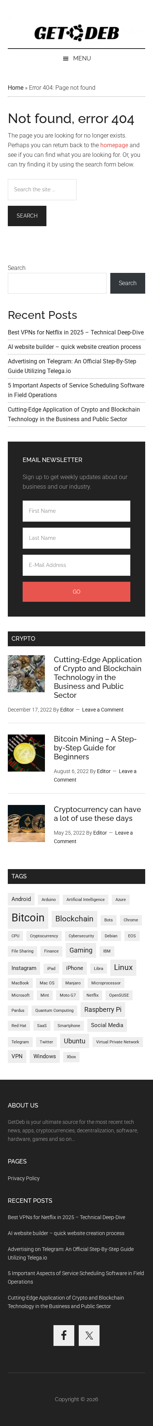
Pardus (18, 1010)
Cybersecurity (81, 936)
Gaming (80, 950)
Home (15, 87)
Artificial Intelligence (85, 899)
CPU (15, 936)
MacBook (20, 983)
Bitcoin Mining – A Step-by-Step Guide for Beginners (95, 748)
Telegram (20, 1042)
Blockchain (74, 918)
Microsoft (21, 995)
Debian (111, 936)
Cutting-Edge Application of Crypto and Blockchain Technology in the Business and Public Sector (98, 677)
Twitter (46, 1042)
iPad (51, 968)
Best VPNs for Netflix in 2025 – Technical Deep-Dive (76, 332)
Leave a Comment (103, 710)
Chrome (131, 920)
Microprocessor (106, 983)
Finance (51, 951)
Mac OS (47, 983)
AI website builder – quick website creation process (74, 346)
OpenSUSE (119, 995)
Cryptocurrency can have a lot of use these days (97, 814)
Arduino (49, 899)
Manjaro (73, 983)
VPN (17, 1056)
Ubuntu (74, 1041)
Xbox (71, 1056)
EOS (132, 936)
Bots (108, 920)
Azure (120, 899)
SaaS (42, 1025)
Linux (123, 967)
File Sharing (22, 951)
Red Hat (19, 1025)
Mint (44, 995)
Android (21, 899)
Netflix (92, 995)
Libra (98, 968)
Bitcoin (28, 917)
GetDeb (77, 31)
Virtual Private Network (117, 1042)
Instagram (24, 968)
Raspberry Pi (102, 1009)
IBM (107, 951)
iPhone (74, 968)
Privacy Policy (24, 1178)
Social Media (107, 1025)
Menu (82, 58)
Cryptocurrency (44, 936)
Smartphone (69, 1025)
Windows (44, 1056)
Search (17, 267)
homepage (114, 145)
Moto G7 (68, 995)
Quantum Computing (54, 1010)
